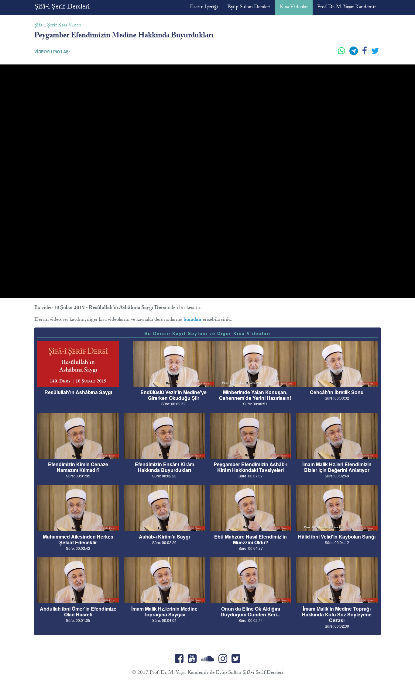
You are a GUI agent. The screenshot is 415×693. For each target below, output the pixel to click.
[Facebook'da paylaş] (365, 53)
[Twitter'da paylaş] (375, 53)
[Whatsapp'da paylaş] (342, 53)
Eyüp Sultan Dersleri (249, 7)
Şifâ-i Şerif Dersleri (62, 7)
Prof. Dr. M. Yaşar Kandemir (346, 7)
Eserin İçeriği (204, 7)
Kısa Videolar (294, 7)
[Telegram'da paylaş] (354, 53)
